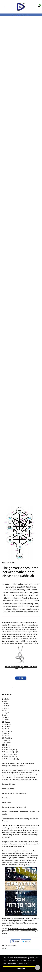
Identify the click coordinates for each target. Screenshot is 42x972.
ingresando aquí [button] (23, 963)
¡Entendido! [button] (21, 968)
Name (4, 948)
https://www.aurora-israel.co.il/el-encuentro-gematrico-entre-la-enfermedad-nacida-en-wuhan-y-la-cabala (20, 931)
